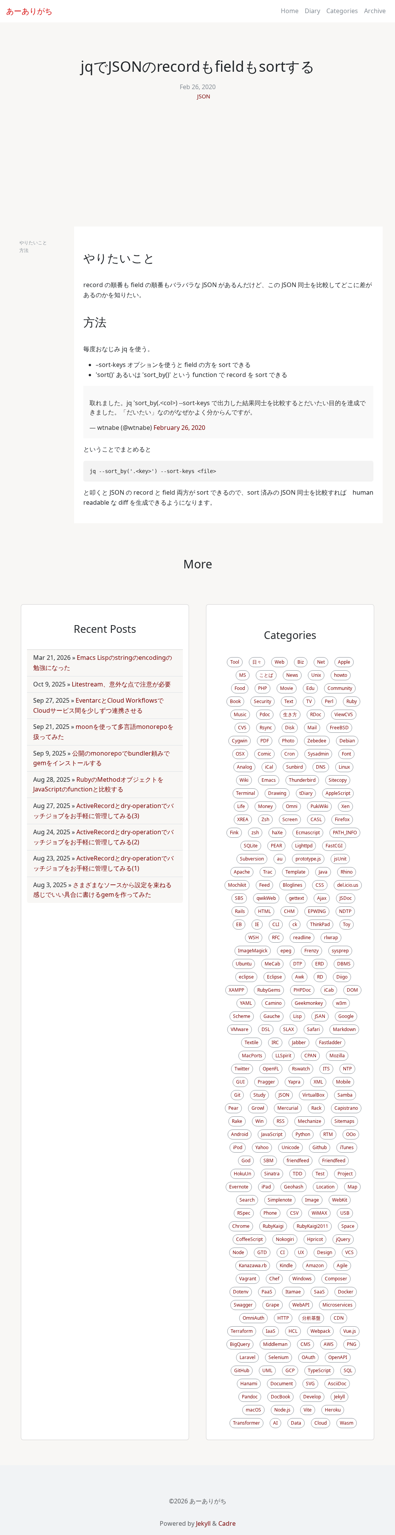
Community (339, 688)
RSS (281, 1121)
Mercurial (287, 1108)
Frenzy (311, 950)
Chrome (241, 1226)
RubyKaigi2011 (312, 1226)
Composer (336, 1278)
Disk (289, 727)
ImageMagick (252, 950)
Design (324, 1252)
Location (325, 1186)
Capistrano (346, 1108)
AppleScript (338, 793)
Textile (251, 1042)
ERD (319, 963)
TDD (297, 1173)
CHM (289, 911)
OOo (351, 1134)
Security (262, 701)
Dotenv (240, 1291)
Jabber (299, 1042)
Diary (312, 11)
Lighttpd (303, 845)
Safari (313, 1029)
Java (323, 872)
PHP (262, 688)
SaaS (319, 1291)
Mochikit (237, 885)
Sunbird (294, 767)
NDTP (345, 911)
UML (267, 1370)
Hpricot (315, 1239)
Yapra (294, 1082)
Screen (289, 819)
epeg (285, 950)
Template (295, 872)
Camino (273, 1003)
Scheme (241, 1016)
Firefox (342, 819)
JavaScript (271, 1134)
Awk (299, 977)
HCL (293, 1331)
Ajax (321, 898)
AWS (329, 1344)
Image (312, 1200)
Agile (342, 1265)
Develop (312, 1396)
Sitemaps (344, 1121)
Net (321, 662)
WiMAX (319, 1213)
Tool (234, 662)
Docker (345, 1291)
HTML (264, 911)
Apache (242, 872)
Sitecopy (338, 780)
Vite (308, 1410)
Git (237, 1095)
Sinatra (272, 1173)
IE (257, 924)
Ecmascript (308, 832)
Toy (346, 924)
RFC (276, 937)
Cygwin (239, 740)
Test (320, 1173)
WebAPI (300, 1305)
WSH (253, 937)
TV (309, 701)
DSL (266, 1029)
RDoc (315, 714)
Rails (240, 911)
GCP (290, 1370)
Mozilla (337, 1055)
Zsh (265, 819)
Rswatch (301, 1068)
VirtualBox (313, 1095)
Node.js (282, 1410)
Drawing (277, 793)
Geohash (293, 1186)
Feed (264, 885)
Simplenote (280, 1200)
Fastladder (330, 1042)
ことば (266, 675)
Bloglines (292, 885)
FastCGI (334, 845)
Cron (289, 754)
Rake (237, 1121)
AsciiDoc (337, 1383)
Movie (286, 688)
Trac (267, 872)
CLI (275, 924)
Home (290, 11)
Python (302, 1134)
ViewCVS (343, 714)
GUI (240, 1082)
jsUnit (340, 858)
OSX (240, 754)
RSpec (243, 1213)
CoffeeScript (249, 1239)
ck (294, 924)
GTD (262, 1252)
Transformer (246, 1423)
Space (347, 1226)
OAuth (308, 1357)
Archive (375, 11)
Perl (329, 701)
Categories (342, 11)
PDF (264, 740)
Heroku (333, 1410)
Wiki (244, 780)
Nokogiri (285, 1239)
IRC (275, 1042)
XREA (242, 819)
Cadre (227, 1523)
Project (345, 1173)
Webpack (320, 1331)
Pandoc (250, 1396)
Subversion (252, 858)
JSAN (320, 1016)
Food (240, 688)
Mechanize (309, 1121)
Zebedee (316, 740)
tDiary (305, 793)
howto (340, 675)
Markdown (344, 1029)
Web (279, 662)
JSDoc (345, 898)
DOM (352, 990)
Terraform (242, 1331)
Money (265, 806)
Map (352, 1186)
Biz (300, 662)
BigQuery (240, 1344)
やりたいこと (33, 242)
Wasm (346, 1423)
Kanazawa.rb (253, 1265)
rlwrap (331, 937)
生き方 (290, 714)
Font (346, 754)
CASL (316, 819)
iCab (329, 990)
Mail (312, 727)
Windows (302, 1278)
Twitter (242, 1068)
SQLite (251, 845)
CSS (320, 885)
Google (346, 1016)
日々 (257, 662)
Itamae (293, 1291)
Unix (316, 675)
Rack (316, 1108)
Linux (344, 767)
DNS (321, 767)
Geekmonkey (309, 1003)
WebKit (339, 1200)
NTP (347, 1068)
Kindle (286, 1265)
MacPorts (252, 1055)
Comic (264, 754)
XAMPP (236, 990)
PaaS (267, 1291)
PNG (351, 1344)
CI (282, 1252)
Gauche (271, 1016)
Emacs (269, 780)
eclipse (246, 977)
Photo (288, 740)
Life (241, 806)
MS (242, 675)
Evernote (238, 1186)
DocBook (280, 1396)
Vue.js (349, 1331)
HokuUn (242, 1173)
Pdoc (265, 714)
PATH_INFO (345, 832)
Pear (233, 1108)
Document (281, 1383)
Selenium (278, 1357)
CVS (242, 727)
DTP (297, 963)
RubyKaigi (273, 1226)
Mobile (343, 1082)
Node (238, 1252)
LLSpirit (283, 1055)
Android (239, 1134)
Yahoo (261, 1147)
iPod (237, 1147)
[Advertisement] (197, 169)
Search (247, 1200)
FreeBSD (339, 727)
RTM (328, 1134)
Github (319, 1147)
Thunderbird (302, 780)
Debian (347, 740)
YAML (246, 1003)
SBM (268, 1160)
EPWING (317, 911)
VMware (239, 1029)
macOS (253, 1410)
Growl (258, 1108)
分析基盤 (311, 1318)
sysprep (340, 950)
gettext (296, 898)
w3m (341, 1003)
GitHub (241, 1370)
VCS (349, 1252)
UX (301, 1252)
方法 (24, 250)
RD (320, 977)
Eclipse (274, 977)
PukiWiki (319, 806)
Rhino (347, 872)
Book (235, 701)
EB (239, 924)
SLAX (288, 1029)
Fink (234, 832)
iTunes (347, 1147)
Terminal (245, 793)
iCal (269, 767)
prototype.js (308, 858)
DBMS (344, 963)
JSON (203, 96)
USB (344, 1213)
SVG (310, 1383)
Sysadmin (318, 754)
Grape (272, 1305)
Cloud (320, 1423)
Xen (345, 806)
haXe (277, 832)
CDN (339, 1318)
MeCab (272, 963)
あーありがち (29, 11)
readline (302, 937)
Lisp (297, 1016)
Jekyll (339, 1396)
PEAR (276, 845)
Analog (244, 767)
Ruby (351, 701)
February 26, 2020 (179, 427)
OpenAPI (337, 1357)
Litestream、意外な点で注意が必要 (121, 684)
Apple (344, 662)
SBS (239, 898)
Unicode (290, 1147)
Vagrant (247, 1278)
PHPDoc (302, 990)
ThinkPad (320, 924)
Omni (291, 806)
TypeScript (319, 1370)
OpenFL (271, 1068)
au (279, 858)
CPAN (310, 1055)
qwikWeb (266, 898)
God (245, 1160)
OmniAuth (253, 1318)
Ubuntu (244, 963)
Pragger (266, 1082)
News (292, 675)
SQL (348, 1370)
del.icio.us (347, 885)
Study (259, 1095)
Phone (270, 1213)
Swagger (243, 1305)
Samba (345, 1095)
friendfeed (298, 1160)
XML (318, 1082)
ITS (326, 1068)
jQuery (343, 1239)
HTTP (283, 1318)
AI (275, 1423)
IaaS (270, 1331)
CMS (305, 1344)
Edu (310, 688)
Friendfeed (333, 1160)
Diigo (342, 977)
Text (288, 701)
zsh (255, 832)
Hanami (248, 1383)
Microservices (337, 1305)
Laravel (247, 1357)
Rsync (266, 727)
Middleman (275, 1344)
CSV (294, 1213)
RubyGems (268, 990)
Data (296, 1423)
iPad (266, 1186)
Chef (274, 1278)
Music (240, 714)
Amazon (315, 1265)
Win (259, 1121)
